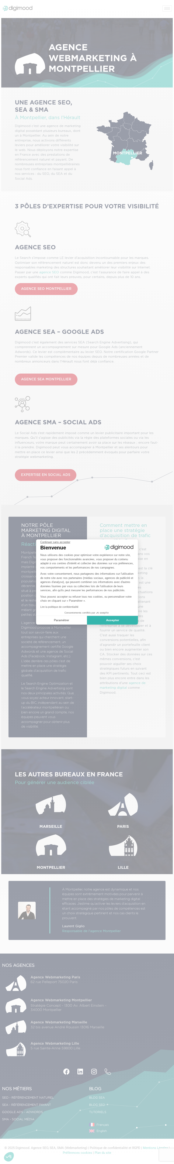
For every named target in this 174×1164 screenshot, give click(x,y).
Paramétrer (61, 620)
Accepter (112, 620)
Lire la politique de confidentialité (59, 606)
